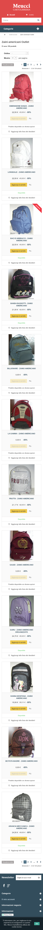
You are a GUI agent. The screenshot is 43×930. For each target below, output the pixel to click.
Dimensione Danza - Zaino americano (21, 107)
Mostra (7, 58)
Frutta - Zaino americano (21, 499)
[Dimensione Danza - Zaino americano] (21, 87)
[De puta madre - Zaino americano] (21, 742)
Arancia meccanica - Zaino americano (21, 827)
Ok (37, 924)
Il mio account (8, 899)
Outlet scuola (13, 34)
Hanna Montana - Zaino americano (21, 697)
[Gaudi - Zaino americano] (21, 546)
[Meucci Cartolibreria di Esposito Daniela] (21, 7)
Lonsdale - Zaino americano (21, 172)
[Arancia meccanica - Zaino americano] (21, 807)
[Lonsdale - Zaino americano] (21, 153)
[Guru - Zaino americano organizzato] (21, 611)
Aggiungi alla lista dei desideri (23, 131)
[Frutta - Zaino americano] (21, 479)
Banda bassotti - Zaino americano (21, 304)
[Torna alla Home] (4, 34)
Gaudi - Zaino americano (21, 565)
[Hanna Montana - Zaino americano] (21, 677)
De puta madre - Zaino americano (21, 761)
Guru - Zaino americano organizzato (21, 631)
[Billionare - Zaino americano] (21, 349)
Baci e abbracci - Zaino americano (21, 239)
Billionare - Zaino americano (21, 368)
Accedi (12, 15)
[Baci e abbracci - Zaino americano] (21, 219)
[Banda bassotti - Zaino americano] (21, 284)
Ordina (7, 53)
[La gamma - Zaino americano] (21, 414)
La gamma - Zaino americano (21, 434)
